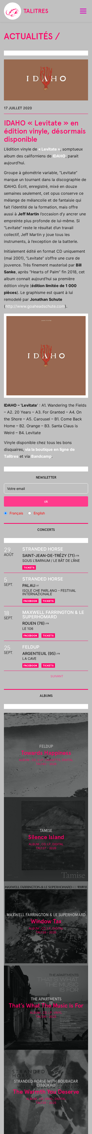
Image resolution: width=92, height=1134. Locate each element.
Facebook (30, 600)
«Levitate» (49, 149)
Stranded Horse (42, 549)
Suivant (57, 676)
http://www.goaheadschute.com (35, 306)
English (39, 513)
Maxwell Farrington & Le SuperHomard (53, 614)
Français (16, 513)
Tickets (29, 567)
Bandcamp (41, 456)
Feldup (30, 647)
